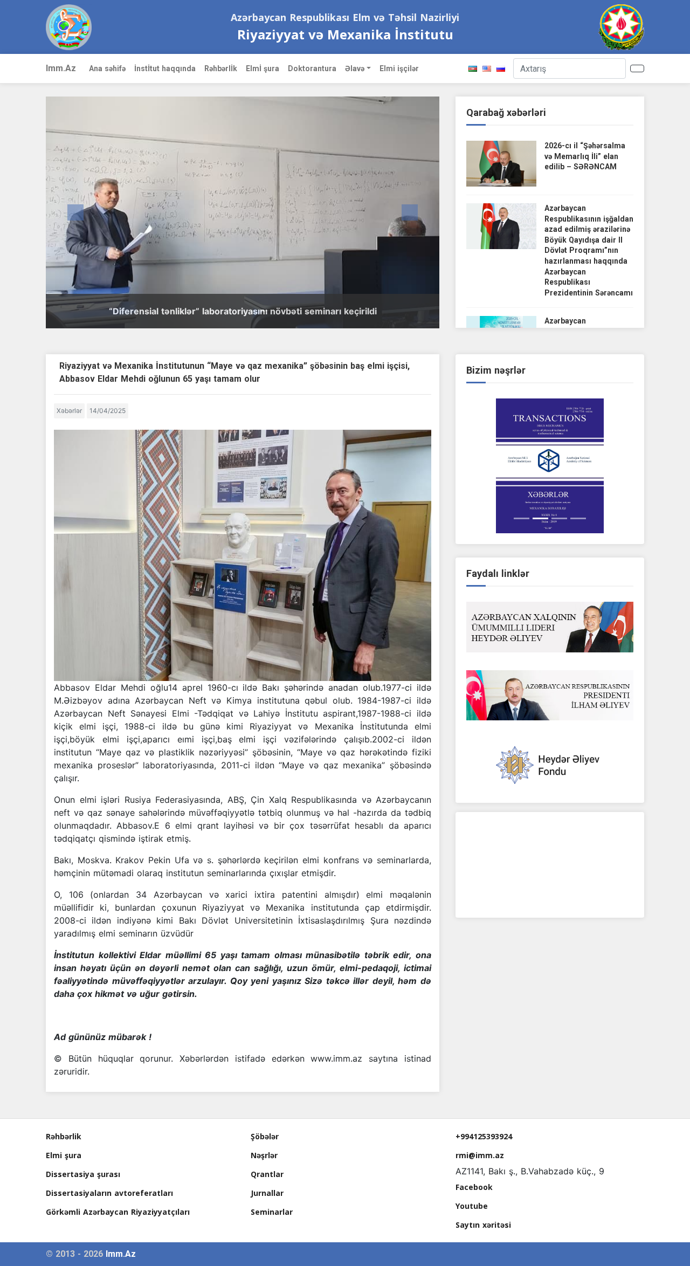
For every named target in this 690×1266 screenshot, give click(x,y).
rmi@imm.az (480, 1155)
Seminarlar (272, 1212)
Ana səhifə (107, 68)
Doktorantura (312, 68)
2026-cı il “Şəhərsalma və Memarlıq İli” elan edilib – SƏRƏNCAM (584, 156)
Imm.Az (61, 68)
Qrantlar (267, 1174)
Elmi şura (63, 1155)
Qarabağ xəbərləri (506, 112)
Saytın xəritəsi (483, 1225)
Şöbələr (265, 1136)
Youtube (472, 1206)
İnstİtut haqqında (165, 68)
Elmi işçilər (399, 68)
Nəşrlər (264, 1155)
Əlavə (354, 68)
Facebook (474, 1187)
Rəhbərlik (63, 1136)
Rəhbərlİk (220, 68)
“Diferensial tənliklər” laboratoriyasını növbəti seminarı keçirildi (243, 311)
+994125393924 (484, 1136)
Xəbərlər (69, 411)
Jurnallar (267, 1193)
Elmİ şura (262, 68)
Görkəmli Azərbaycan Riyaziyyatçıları (118, 1212)
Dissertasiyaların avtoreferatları (109, 1193)
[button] (75, 212)
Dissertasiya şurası (83, 1174)
